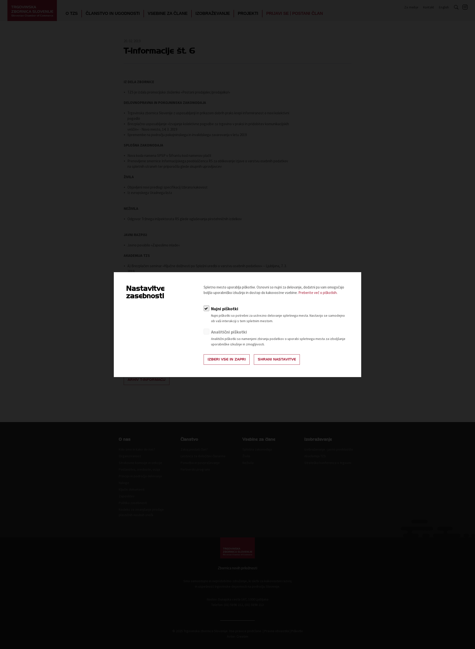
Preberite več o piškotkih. (317, 292)
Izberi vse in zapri (227, 359)
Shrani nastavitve (277, 359)
